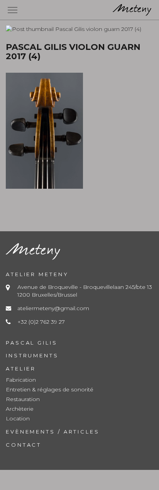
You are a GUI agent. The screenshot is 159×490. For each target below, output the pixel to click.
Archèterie (20, 408)
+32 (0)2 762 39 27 (41, 321)
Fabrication (21, 379)
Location (18, 418)
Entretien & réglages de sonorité (49, 389)
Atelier (21, 368)
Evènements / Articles (53, 432)
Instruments (32, 355)
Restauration (23, 399)
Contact (23, 445)
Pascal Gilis (32, 343)
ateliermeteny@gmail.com (53, 308)
